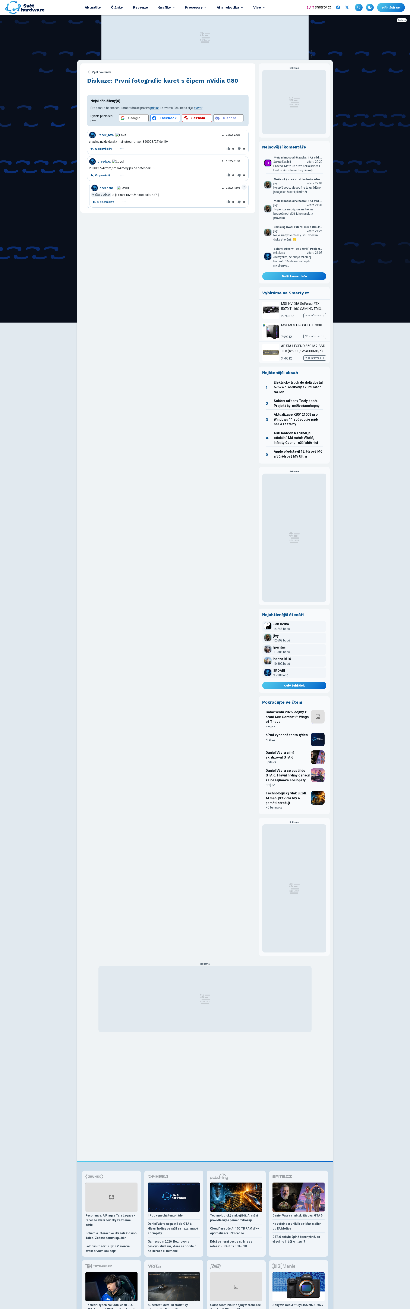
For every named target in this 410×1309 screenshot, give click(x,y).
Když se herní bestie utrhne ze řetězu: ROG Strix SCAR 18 (231, 1244)
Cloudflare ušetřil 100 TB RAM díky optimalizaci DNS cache (234, 1231)
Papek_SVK (106, 135)
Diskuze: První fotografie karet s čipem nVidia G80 (162, 80)
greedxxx (104, 161)
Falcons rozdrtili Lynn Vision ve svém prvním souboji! (107, 1248)
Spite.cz (271, 762)
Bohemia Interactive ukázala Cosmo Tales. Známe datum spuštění (111, 1235)
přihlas (154, 108)
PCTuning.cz (274, 807)
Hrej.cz (270, 739)
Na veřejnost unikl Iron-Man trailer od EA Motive (296, 1226)
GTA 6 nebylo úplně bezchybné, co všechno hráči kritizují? (296, 1239)
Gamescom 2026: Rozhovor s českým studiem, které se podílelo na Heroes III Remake (172, 1246)
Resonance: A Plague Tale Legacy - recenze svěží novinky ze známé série (110, 1220)
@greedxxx (102, 194)
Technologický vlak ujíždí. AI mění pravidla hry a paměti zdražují (286, 798)
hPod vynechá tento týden (287, 735)
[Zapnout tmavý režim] (370, 7)
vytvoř (198, 108)
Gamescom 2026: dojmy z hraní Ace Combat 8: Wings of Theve (287, 717)
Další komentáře (294, 276)
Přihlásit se (391, 7)
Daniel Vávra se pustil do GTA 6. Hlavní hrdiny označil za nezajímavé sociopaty (288, 775)
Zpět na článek (101, 72)
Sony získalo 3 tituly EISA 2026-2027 (297, 1305)
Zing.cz (270, 726)
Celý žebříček (294, 685)
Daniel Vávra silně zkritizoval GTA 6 (280, 755)
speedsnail (107, 188)
